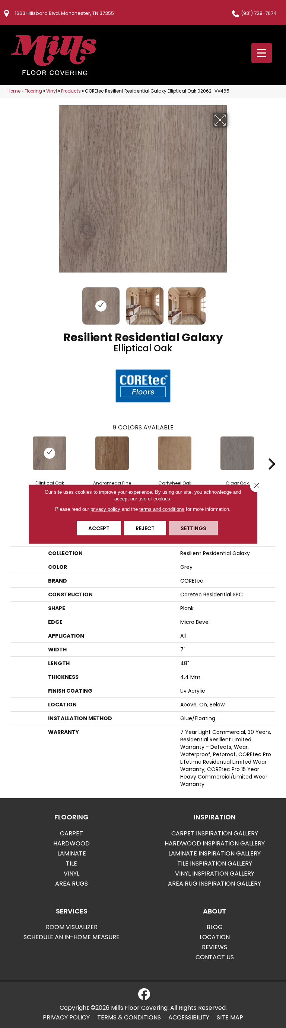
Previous (53, 302)
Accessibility (188, 1018)
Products (71, 91)
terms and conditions (161, 509)
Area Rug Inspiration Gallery (214, 883)
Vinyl (51, 91)
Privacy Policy (66, 1018)
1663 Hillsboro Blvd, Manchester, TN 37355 (64, 13)
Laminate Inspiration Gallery (214, 853)
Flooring (33, 91)
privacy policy (105, 509)
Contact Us (215, 957)
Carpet (71, 833)
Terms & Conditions (129, 1018)
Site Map (230, 1018)
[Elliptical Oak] (49, 453)
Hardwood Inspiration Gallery (215, 843)
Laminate (71, 853)
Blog (215, 927)
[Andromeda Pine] (112, 453)
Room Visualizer (72, 927)
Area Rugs (71, 883)
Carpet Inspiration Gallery (214, 833)
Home (13, 91)
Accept (98, 528)
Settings (193, 528)
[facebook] (144, 994)
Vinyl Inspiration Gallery (214, 873)
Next (232, 302)
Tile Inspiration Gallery (214, 863)
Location (215, 937)
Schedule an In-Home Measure (71, 937)
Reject (145, 528)
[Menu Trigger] (261, 53)
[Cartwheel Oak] (174, 453)
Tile (71, 863)
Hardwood (71, 843)
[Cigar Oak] (237, 453)
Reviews (214, 947)
